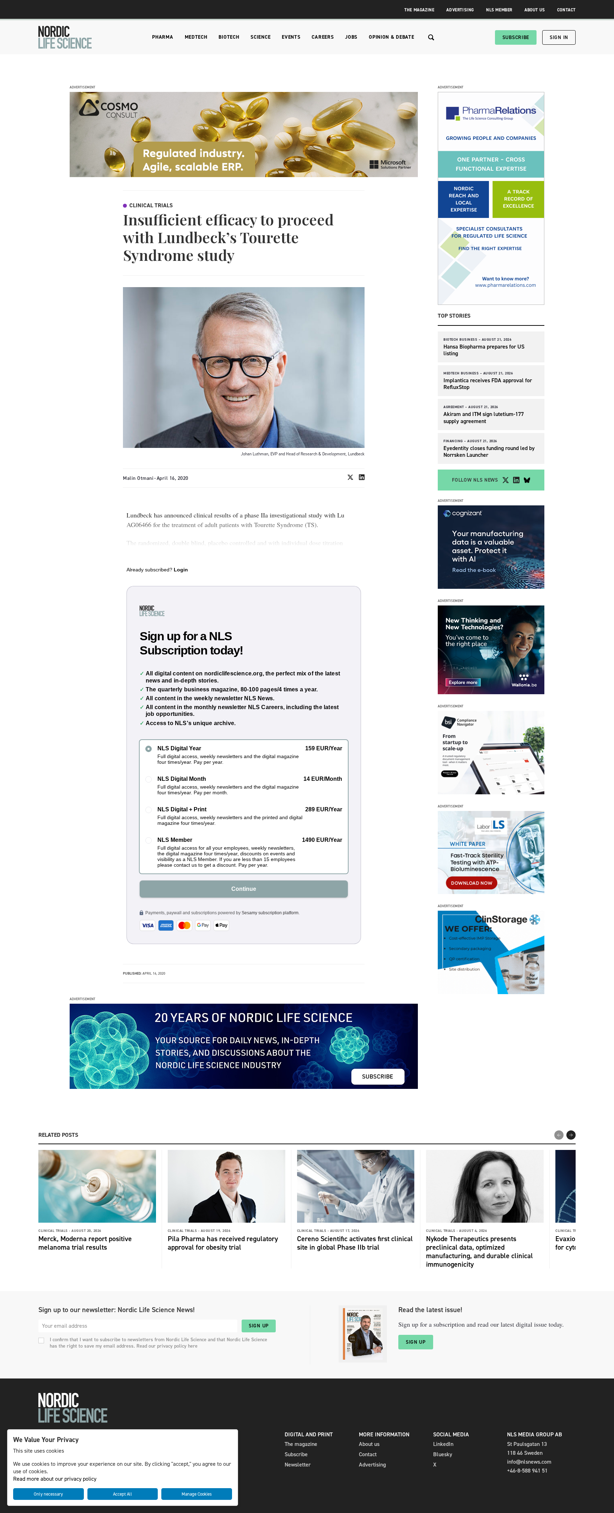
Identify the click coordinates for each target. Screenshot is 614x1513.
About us (369, 1444)
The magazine (301, 1444)
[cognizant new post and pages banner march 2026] (491, 587)
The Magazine (419, 10)
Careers (323, 37)
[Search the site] (431, 37)
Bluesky (442, 1454)
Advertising (460, 10)
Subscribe (515, 37)
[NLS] (65, 37)
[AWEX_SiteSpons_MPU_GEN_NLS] (491, 692)
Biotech (229, 37)
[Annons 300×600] (491, 303)
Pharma (162, 37)
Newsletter (298, 1464)
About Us (534, 10)
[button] (571, 1135)
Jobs (351, 37)
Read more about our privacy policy (54, 1478)
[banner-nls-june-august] (244, 1087)
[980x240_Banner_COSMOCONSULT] (244, 175)
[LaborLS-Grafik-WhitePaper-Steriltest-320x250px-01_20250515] (491, 892)
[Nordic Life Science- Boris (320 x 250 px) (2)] (491, 792)
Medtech (196, 37)
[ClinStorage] (491, 992)
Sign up (259, 1325)
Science (260, 37)
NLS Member (499, 10)
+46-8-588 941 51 (527, 1470)
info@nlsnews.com (529, 1461)
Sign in (559, 37)
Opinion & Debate (391, 37)
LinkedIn (443, 1444)
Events (291, 37)
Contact (566, 10)
